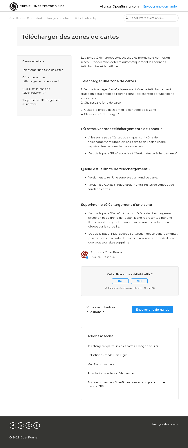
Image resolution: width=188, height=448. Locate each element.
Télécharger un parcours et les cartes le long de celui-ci (123, 346)
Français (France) (164, 424)
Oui (120, 281)
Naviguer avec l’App (59, 18)
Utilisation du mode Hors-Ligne (108, 355)
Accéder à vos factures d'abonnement (112, 373)
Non (139, 281)
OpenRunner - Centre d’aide (26, 18)
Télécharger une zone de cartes (42, 70)
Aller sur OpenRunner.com (119, 6)
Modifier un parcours (101, 364)
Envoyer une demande (160, 6)
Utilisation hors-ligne (87, 18)
